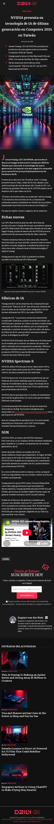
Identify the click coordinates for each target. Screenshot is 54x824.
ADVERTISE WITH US (8, 819)
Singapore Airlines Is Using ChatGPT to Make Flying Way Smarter (24, 788)
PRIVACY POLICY (22, 819)
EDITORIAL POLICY (35, 821)
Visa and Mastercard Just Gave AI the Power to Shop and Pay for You (24, 715)
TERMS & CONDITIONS (37, 819)
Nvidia (6, 559)
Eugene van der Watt (30, 617)
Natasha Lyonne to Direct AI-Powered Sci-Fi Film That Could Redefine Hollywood (24, 751)
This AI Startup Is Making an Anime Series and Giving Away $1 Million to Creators (24, 677)
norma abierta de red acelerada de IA (30, 411)
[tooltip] (46, 617)
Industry (27, 11)
